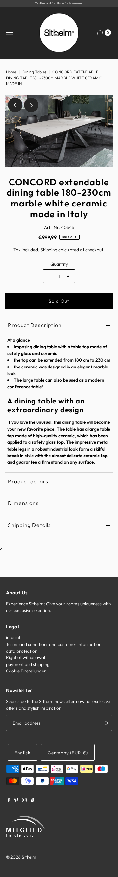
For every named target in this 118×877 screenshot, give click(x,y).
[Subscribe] (104, 723)
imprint (13, 637)
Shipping (48, 250)
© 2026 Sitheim (21, 857)
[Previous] (15, 105)
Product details (28, 481)
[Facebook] (9, 801)
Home (11, 71)
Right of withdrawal (25, 657)
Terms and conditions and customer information (53, 644)
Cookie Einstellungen (26, 671)
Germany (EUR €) (68, 753)
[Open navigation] (10, 33)
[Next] (31, 105)
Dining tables (34, 71)
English (22, 753)
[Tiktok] (32, 801)
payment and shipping (27, 664)
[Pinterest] (16, 801)
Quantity (59, 264)
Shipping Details (29, 525)
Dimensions (23, 503)
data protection (21, 651)
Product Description (35, 325)
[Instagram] (24, 801)
